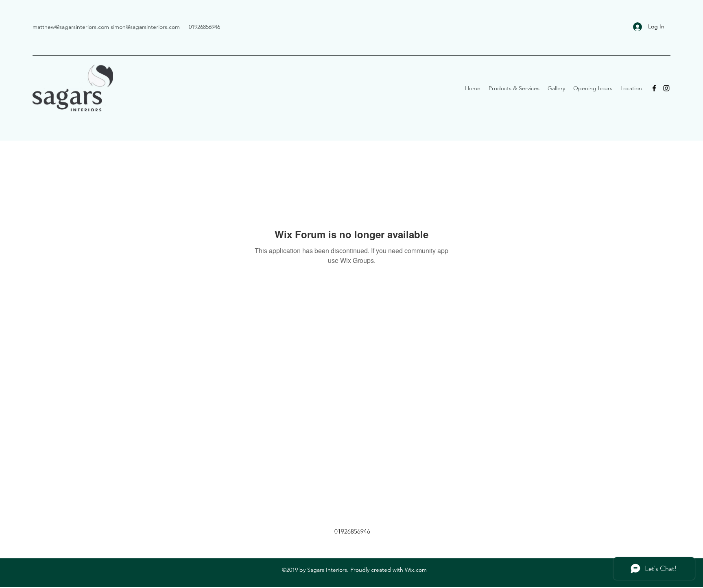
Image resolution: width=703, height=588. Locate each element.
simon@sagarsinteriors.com (145, 26)
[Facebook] (654, 88)
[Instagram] (666, 88)
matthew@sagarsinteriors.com (71, 26)
